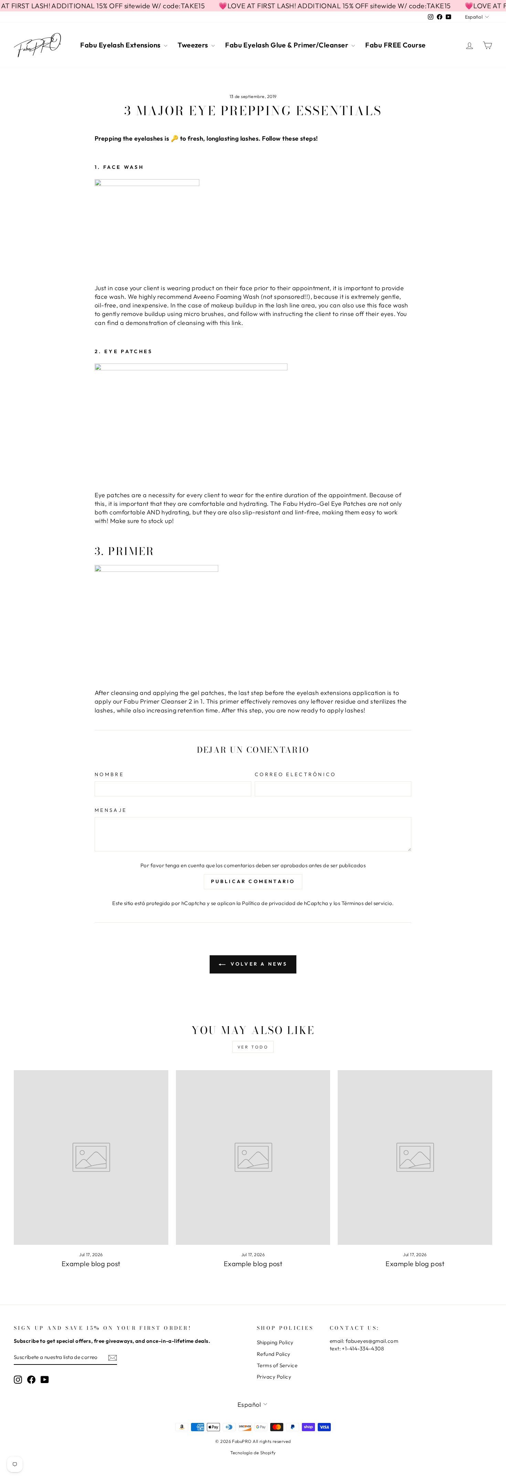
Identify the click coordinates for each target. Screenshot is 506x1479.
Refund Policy (274, 1354)
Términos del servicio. (367, 903)
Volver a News (258, 964)
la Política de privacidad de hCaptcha (282, 903)
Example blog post (91, 1263)
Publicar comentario (253, 881)
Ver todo (253, 1047)
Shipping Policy (275, 1342)
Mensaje (111, 810)
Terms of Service (277, 1365)
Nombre (109, 774)
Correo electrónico (295, 774)
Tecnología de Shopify (252, 1452)
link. (237, 323)
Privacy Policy (274, 1376)
